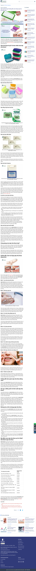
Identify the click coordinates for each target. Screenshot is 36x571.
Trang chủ (2, 5)
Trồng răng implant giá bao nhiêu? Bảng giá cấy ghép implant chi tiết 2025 (31, 19)
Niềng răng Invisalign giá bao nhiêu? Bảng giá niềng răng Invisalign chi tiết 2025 (31, 15)
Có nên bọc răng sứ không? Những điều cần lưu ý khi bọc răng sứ (30, 56)
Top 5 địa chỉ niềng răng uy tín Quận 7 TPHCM (30, 28)
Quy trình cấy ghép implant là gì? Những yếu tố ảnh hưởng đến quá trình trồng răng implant (31, 33)
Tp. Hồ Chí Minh (3, 559)
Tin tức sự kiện (20, 544)
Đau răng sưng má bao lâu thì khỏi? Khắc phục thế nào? (31, 38)
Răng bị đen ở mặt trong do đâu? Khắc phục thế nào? (30, 42)
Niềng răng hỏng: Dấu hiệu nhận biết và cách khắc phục (11, 505)
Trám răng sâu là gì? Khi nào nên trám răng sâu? (30, 60)
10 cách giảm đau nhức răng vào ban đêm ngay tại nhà (30, 47)
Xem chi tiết (9, 532)
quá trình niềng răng (7, 193)
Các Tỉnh (2, 562)
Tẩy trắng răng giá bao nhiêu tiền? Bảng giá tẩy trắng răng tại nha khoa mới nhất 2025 (12, 519)
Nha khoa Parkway (10, 42)
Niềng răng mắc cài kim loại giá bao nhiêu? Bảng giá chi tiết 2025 (31, 24)
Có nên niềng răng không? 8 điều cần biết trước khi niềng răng (31, 51)
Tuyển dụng (20, 549)
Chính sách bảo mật (21, 547)
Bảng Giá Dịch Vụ (20, 542)
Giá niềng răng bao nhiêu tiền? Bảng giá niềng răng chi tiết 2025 (31, 10)
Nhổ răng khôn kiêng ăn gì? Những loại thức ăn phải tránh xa (29, 519)
